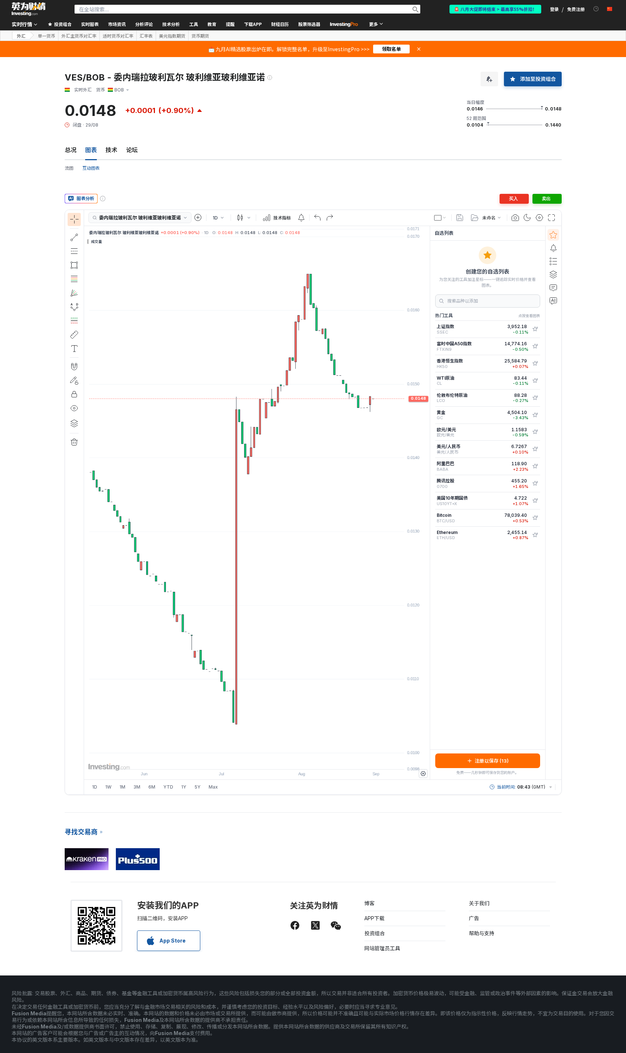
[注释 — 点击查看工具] (74, 348)
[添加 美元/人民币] (535, 449)
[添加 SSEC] (535, 329)
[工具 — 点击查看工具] (74, 334)
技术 (111, 150)
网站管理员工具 (382, 948)
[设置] (423, 773)
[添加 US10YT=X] (535, 501)
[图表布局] (440, 217)
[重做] (329, 217)
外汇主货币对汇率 (78, 36)
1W (108, 787)
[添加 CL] (535, 381)
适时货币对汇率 (118, 36)
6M (151, 787)
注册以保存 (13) (492, 761)
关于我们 (479, 903)
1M (122, 787)
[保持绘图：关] (74, 380)
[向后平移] (257, 760)
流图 (69, 168)
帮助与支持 (481, 933)
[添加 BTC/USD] (535, 518)
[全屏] (551, 217)
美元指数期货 (172, 36)
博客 (369, 903)
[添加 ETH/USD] (535, 535)
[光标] (74, 219)
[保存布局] (459, 217)
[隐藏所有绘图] (74, 408)
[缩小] (237, 760)
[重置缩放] (276, 760)
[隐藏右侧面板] (427, 502)
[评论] (553, 287)
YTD (168, 787)
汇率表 (146, 36)
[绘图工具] (86, 502)
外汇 (21, 36)
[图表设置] (539, 217)
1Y (183, 787)
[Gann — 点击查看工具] (74, 293)
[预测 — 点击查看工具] (74, 320)
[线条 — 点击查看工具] (74, 237)
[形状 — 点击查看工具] (74, 265)
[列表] (553, 261)
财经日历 (280, 24)
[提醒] (553, 248)
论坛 (132, 150)
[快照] (515, 217)
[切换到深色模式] (527, 217)
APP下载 (374, 918)
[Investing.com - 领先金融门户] (28, 9)
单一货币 (46, 36)
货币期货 (200, 36)
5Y (197, 787)
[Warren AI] (553, 301)
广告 (474, 918)
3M (136, 787)
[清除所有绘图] (74, 442)
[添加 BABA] (535, 466)
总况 (70, 150)
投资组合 (374, 933)
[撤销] (317, 217)
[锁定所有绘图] (74, 394)
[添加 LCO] (535, 398)
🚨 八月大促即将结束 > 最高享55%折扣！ (495, 9)
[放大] (247, 760)
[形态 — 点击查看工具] (74, 306)
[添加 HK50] (535, 363)
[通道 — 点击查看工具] (74, 251)
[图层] (74, 423)
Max (213, 787)
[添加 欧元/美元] (535, 432)
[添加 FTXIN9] (535, 346)
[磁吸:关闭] (74, 366)
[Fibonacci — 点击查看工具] (74, 279)
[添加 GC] (535, 415)
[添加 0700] (535, 483)
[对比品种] (198, 217)
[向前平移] (267, 760)
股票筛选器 (309, 24)
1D (94, 787)
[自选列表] (553, 235)
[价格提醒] (301, 217)
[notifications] (596, 8)
